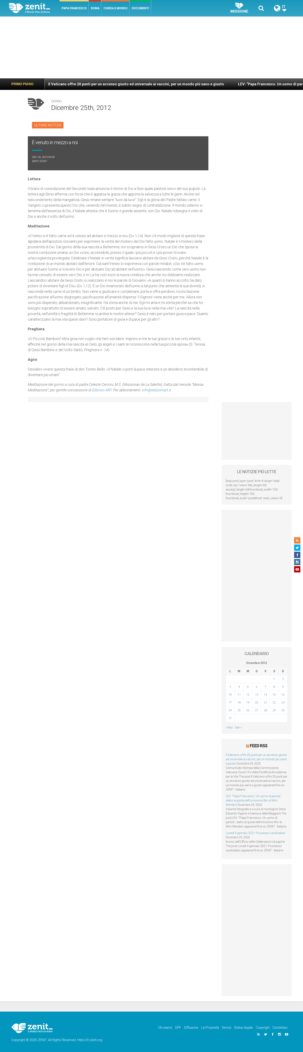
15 (274, 694)
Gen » (238, 727)
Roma (95, 8)
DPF (178, 1028)
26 (247, 710)
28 (265, 710)
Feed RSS (258, 745)
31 (230, 718)
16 (283, 694)
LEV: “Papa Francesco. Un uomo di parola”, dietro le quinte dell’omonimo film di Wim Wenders (254, 800)
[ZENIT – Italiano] (34, 8)
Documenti (140, 8)
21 (265, 702)
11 (239, 694)
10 (230, 694)
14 (265, 694)
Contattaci (280, 1028)
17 (230, 702)
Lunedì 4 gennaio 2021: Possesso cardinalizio (255, 833)
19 (247, 702)
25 (239, 710)
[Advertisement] (151, 47)
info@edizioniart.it (156, 390)
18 (239, 702)
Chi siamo (165, 1028)
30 (283, 710)
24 (230, 710)
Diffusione (191, 1028)
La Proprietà (210, 1028)
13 (256, 694)
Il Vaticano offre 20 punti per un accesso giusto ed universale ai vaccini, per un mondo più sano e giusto (108, 84)
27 (256, 710)
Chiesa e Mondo (115, 8)
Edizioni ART (102, 390)
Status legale (243, 1028)
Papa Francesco (74, 8)
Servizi (226, 1028)
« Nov (229, 727)
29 (274, 710)
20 (256, 702)
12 (247, 694)
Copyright (263, 1028)
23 (283, 702)
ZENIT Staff (39, 161)
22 (274, 702)
